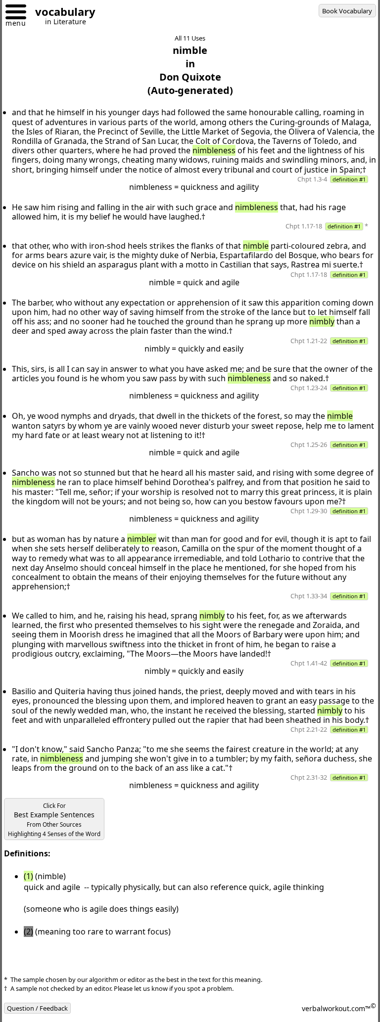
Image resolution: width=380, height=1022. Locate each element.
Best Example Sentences (54, 820)
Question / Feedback (37, 1008)
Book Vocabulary (347, 10)
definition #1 (349, 179)
